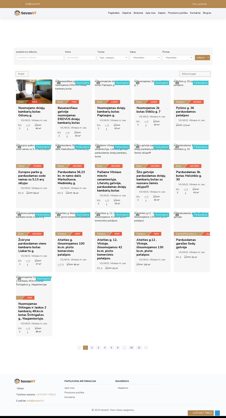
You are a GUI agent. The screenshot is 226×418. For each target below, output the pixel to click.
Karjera (161, 13)
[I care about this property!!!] (49, 108)
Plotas (166, 52)
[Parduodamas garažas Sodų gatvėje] (192, 223)
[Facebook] (19, 4)
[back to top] (217, 413)
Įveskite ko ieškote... (27, 52)
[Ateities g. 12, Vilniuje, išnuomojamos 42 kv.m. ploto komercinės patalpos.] (113, 223)
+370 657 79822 (46, 394)
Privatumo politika (178, 13)
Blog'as (207, 13)
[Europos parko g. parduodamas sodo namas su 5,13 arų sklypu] (34, 156)
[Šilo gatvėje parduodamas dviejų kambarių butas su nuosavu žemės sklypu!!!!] (152, 156)
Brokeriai (138, 13)
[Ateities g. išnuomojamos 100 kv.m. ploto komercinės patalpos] (73, 223)
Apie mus (150, 13)
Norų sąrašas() (199, 4)
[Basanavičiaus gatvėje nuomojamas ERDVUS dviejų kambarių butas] (73, 92)
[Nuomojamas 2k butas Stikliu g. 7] (152, 92)
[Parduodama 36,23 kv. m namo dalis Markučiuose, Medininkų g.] (73, 156)
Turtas (101, 52)
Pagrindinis (114, 13)
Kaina (133, 52)
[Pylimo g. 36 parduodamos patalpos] (192, 92)
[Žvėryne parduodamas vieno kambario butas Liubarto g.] (34, 223)
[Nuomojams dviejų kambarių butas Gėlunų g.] (34, 92)
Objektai (126, 13)
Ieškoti (200, 57)
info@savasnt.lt (33, 4)
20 (131, 347)
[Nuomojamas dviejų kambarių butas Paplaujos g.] (113, 92)
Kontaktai (195, 13)
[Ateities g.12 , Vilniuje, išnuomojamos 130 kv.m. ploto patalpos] (152, 223)
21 (139, 347)
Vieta (68, 52)
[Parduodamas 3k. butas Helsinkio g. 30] (192, 156)
